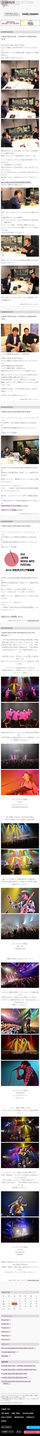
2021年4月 (5, 1328)
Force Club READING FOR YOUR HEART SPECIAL (18, 1348)
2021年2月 (5, 1335)
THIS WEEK (5, 1413)
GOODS (3, 1421)
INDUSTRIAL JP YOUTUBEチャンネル (14, 506)
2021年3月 (5, 1331)
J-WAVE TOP (5, 1409)
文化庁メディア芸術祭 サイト (12, 510)
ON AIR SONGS (28, 1413)
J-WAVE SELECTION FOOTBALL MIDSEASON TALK (19, 1365)
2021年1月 (5, 1339)
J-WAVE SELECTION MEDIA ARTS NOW (14, 1373)
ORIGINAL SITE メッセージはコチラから (12, 14)
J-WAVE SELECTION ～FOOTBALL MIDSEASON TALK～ (19, 1369)
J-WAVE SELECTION (20, 9)
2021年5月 (5, 1324)
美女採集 (5, 1356)
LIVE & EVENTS (6, 1417)
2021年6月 (5, 1320)
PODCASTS (30, 1417)
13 (3, 1304)
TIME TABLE (16, 1413)
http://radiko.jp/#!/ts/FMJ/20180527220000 (16, 182)
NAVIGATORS (19, 1417)
